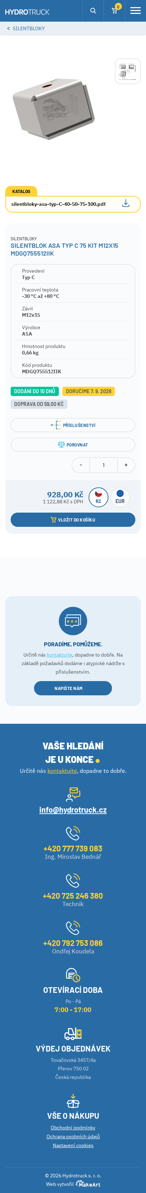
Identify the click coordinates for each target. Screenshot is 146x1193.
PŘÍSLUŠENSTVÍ (79, 425)
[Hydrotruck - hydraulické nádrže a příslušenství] (27, 12)
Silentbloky (29, 28)
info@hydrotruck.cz (73, 809)
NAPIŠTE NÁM (69, 688)
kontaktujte (59, 655)
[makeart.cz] (87, 1185)
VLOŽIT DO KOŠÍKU (76, 519)
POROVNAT (77, 444)
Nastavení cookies (73, 1145)
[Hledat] (93, 10)
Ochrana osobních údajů (73, 1136)
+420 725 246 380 (73, 895)
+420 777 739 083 (73, 848)
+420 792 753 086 (73, 942)
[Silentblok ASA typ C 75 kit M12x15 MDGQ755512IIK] (54, 107)
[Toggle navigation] (135, 10)
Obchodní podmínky (73, 1127)
